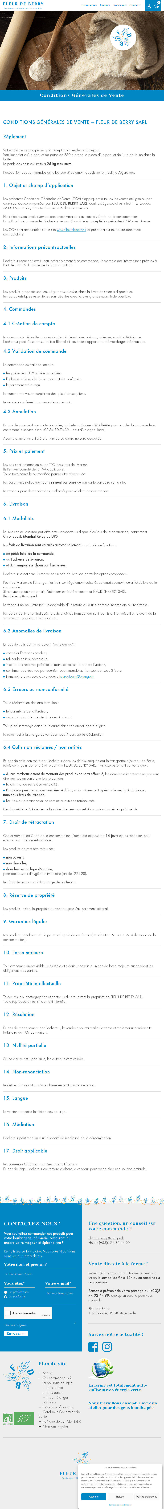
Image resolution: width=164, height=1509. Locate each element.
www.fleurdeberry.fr (71, 229)
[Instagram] (107, 1346)
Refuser (120, 1496)
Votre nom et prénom (25, 1264)
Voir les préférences (146, 1496)
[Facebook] (93, 1346)
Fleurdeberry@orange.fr (106, 1238)
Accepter (93, 1496)
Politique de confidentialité (120, 1504)
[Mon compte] (149, 5)
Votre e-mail (58, 1283)
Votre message (40, 1304)
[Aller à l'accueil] (23, 5)
